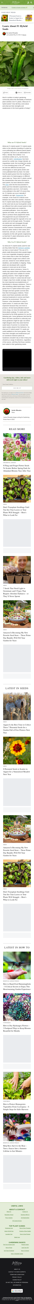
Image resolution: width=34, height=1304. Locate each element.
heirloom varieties (24, 248)
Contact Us (25, 1211)
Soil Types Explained (9, 1250)
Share (6, 92)
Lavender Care (8, 1234)
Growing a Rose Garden (25, 1231)
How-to (24, 34)
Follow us (20, 92)
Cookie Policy (17, 1279)
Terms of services (20, 392)
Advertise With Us (25, 1214)
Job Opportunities (25, 1217)
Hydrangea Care (9, 1228)
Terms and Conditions (17, 1274)
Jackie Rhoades (13, 33)
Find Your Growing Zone (9, 1244)
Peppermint (19, 195)
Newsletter (28, 92)
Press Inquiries (9, 1217)
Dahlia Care (17, 1237)
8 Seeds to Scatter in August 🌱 (19, 7)
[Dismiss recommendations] (32, 12)
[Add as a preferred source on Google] (17, 1291)
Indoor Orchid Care (8, 1231)
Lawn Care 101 (25, 1247)
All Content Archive (17, 1220)
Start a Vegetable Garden (17, 1253)
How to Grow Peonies (25, 1234)
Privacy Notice (15, 394)
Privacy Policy (17, 1277)
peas (7, 185)
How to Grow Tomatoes (25, 1228)
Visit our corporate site (26, 1298)
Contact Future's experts (17, 1272)
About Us (9, 1211)
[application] (17, 359)
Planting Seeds (25, 1244)
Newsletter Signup (9, 1214)
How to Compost (25, 1250)
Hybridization (18, 159)
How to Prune (9, 1247)
